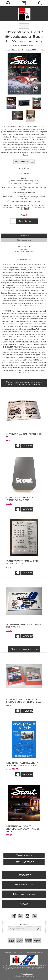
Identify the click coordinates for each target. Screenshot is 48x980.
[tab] (24, 236)
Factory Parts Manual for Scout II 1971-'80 (22, 562)
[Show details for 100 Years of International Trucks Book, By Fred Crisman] (24, 676)
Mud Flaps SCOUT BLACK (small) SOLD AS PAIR (20, 498)
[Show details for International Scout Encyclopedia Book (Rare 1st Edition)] (24, 803)
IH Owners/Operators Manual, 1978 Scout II (24, 625)
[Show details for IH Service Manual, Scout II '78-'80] (24, 410)
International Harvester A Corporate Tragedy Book (22, 764)
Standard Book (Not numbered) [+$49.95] (25, 183)
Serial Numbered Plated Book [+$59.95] (25, 181)
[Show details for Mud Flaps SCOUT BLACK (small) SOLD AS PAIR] (24, 474)
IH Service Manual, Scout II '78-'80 (24, 435)
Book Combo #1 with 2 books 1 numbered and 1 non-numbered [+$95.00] (24, 188)
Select (23, 178)
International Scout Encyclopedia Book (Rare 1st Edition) (23, 829)
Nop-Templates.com (28, 976)
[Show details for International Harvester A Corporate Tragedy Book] (24, 739)
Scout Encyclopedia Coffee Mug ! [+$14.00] (25, 201)
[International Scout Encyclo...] (21, 26)
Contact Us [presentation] (24, 240)
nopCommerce (28, 974)
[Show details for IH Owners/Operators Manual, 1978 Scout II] (24, 601)
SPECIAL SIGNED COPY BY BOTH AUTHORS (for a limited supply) (24, 198)
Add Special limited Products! (24, 193)
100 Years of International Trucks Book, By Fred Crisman (24, 700)
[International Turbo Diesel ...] (26, 26)
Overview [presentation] (24, 236)
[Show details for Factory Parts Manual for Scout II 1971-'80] (24, 537)
